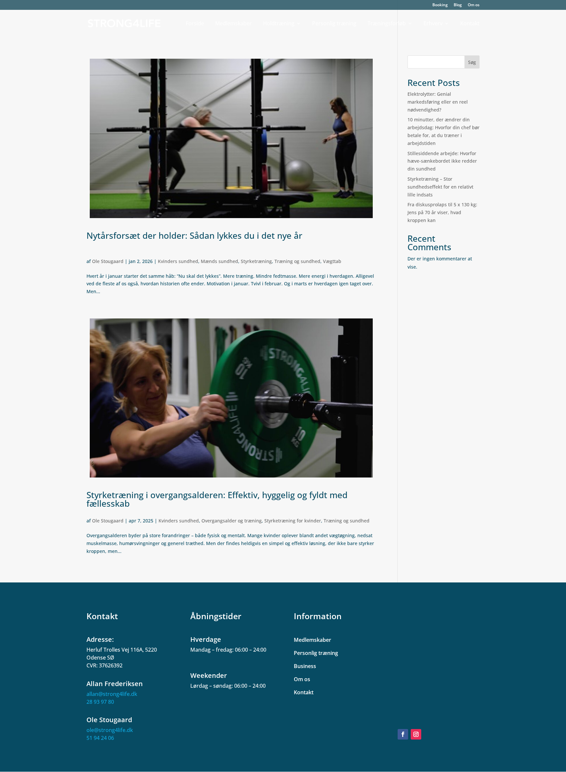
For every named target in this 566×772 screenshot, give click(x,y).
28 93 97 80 (100, 701)
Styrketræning (256, 261)
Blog (458, 5)
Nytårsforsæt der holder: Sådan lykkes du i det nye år (194, 235)
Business (305, 666)
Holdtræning (278, 24)
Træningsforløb (387, 24)
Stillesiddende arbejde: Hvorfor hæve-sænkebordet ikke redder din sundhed (442, 161)
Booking (440, 5)
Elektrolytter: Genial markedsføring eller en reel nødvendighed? (437, 102)
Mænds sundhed (219, 261)
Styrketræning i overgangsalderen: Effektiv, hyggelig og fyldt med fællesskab (217, 499)
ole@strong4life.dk (109, 730)
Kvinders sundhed (178, 261)
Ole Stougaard (107, 261)
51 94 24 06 (100, 738)
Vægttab (332, 261)
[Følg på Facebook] (403, 734)
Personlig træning (334, 24)
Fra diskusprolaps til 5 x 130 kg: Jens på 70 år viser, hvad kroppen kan (442, 212)
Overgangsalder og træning (231, 521)
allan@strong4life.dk (111, 694)
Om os (474, 5)
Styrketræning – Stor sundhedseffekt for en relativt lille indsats (440, 187)
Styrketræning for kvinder (292, 521)
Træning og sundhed (297, 261)
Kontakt (470, 24)
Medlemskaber (233, 24)
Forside (195, 24)
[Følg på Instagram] (416, 734)
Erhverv (433, 24)
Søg (472, 62)
